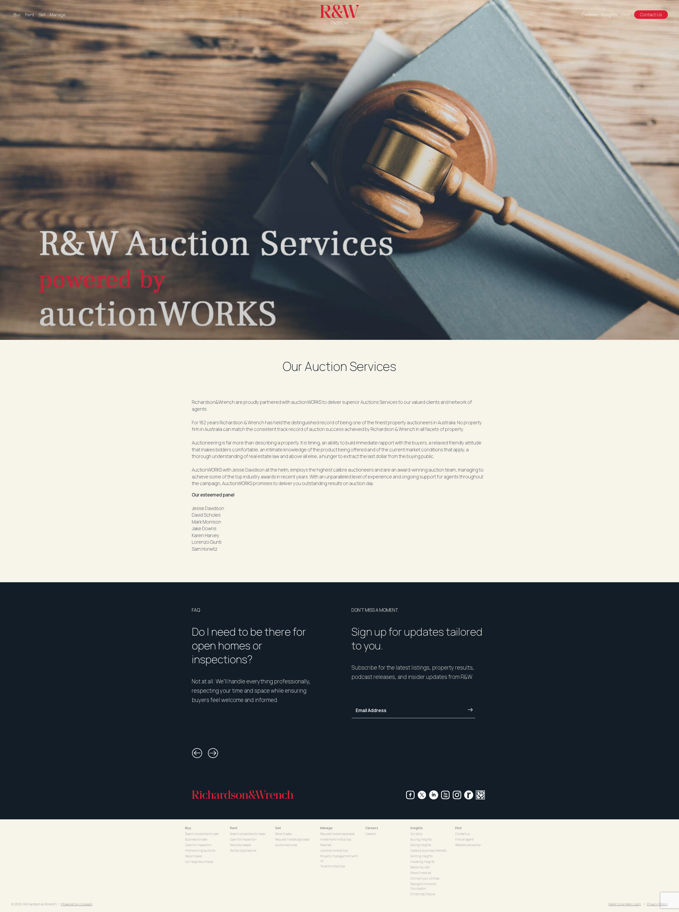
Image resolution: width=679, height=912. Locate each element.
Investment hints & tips (335, 839)
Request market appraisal (292, 839)
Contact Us (651, 15)
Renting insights (421, 856)
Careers (589, 15)
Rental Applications (243, 850)
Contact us (462, 834)
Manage (58, 15)
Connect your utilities (424, 878)
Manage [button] (326, 828)
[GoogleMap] (480, 794)
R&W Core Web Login (624, 904)
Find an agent (464, 839)
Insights (609, 15)
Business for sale (196, 839)
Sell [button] (278, 828)
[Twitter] (421, 794)
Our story (416, 834)
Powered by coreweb (76, 904)
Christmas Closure (422, 894)
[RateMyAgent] (468, 794)
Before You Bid (420, 867)
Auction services (286, 845)
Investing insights (422, 861)
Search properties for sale (202, 834)
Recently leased (240, 845)
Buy (17, 15)
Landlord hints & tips (334, 850)
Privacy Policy (657, 904)
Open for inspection (198, 845)
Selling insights (420, 845)
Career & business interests (428, 850)
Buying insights (421, 839)
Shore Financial (420, 873)
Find (626, 15)
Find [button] (458, 828)
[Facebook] (410, 794)
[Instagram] (457, 794)
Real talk (326, 845)
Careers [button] (371, 828)
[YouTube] (445, 794)
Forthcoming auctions (200, 850)
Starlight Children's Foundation (423, 886)
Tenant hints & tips (332, 866)
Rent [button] (233, 828)
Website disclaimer (468, 845)
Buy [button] (188, 828)
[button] (197, 753)
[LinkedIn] (433, 794)
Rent (29, 15)
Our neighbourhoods (199, 861)
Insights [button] (416, 828)
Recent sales (193, 856)
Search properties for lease (247, 834)
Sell (42, 15)
